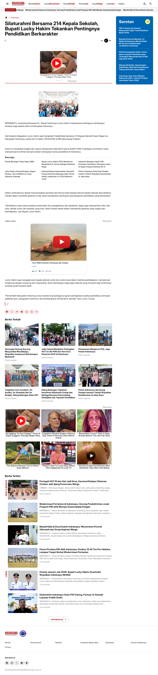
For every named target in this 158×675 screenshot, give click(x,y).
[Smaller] (102, 41)
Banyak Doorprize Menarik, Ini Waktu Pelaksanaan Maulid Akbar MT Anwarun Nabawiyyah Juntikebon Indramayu (133, 42)
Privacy (8, 647)
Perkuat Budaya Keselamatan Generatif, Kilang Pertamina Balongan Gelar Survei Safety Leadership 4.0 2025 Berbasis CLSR (58, 175)
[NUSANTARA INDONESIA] (18, 4)
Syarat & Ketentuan (138, 642)
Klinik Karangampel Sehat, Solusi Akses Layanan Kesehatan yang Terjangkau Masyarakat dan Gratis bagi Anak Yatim (133, 55)
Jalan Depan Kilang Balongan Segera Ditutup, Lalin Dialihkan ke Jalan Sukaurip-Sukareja (20, 174)
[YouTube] (22, 663)
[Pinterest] (22, 312)
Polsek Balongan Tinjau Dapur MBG (19, 161)
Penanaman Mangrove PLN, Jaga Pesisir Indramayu (94, 350)
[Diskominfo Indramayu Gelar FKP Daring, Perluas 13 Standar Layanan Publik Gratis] (23, 603)
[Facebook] (7, 312)
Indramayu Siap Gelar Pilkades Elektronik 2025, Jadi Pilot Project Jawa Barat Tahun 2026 (133, 78)
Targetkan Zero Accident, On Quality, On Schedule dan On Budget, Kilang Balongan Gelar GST (21, 392)
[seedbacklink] (23, 633)
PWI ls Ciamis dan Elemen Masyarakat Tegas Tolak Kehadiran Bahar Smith (133, 30)
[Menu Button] (7, 3)
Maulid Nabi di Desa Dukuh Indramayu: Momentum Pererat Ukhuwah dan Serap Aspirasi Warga (71, 528)
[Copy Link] (37, 312)
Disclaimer (110, 642)
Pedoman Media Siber (89, 642)
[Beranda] (6, 17)
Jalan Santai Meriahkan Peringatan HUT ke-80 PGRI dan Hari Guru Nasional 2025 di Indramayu (58, 351)
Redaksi (58, 642)
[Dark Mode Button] (144, 3)
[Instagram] (12, 663)
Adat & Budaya (6, 488)
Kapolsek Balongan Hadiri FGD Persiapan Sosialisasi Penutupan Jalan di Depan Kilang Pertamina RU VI (94, 164)
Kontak (7, 642)
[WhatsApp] (27, 312)
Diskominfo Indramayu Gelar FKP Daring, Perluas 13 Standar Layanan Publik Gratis (71, 596)
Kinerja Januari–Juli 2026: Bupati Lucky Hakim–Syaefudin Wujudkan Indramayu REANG (70, 573)
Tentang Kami (35, 642)
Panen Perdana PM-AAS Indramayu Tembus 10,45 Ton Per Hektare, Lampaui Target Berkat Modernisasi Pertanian (75, 550)
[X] (12, 312)
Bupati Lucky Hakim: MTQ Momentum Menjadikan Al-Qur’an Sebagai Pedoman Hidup (58, 164)
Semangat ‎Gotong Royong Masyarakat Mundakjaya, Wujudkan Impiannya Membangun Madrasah (21, 353)
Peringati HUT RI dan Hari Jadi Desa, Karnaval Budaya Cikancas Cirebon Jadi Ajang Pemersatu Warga (73, 482)
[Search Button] (150, 3)
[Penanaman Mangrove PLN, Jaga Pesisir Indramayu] (95, 334)
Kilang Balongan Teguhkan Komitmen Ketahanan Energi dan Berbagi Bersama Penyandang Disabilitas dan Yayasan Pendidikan (58, 394)
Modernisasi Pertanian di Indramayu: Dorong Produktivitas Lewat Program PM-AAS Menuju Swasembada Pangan (74, 505)
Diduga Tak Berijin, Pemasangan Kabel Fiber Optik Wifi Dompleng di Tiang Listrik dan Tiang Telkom (133, 67)
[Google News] (27, 663)
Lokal (6, 574)
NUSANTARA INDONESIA (19, 670)
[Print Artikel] (32, 312)
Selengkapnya (57, 619)
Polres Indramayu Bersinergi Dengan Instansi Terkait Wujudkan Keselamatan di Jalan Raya (94, 174)
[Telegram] (17, 312)
